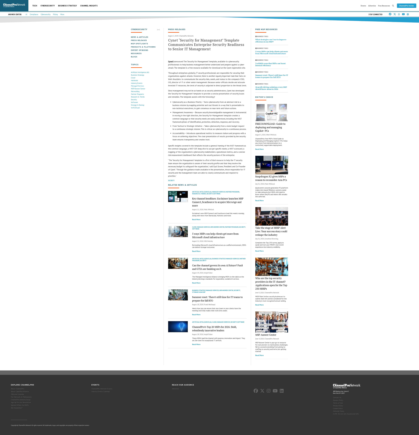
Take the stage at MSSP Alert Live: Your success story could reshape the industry (271, 231)
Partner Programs (137, 94)
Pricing (55, 14)
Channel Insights (89, 5)
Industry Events (136, 83)
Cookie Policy (338, 408)
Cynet (170, 61)
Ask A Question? (16, 408)
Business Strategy (67, 5)
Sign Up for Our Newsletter (21, 402)
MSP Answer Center (138, 89)
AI (26, 14)
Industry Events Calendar (100, 391)
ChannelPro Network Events (101, 389)
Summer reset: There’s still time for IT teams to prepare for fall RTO (271, 76)
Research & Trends (138, 97)
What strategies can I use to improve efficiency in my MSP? (270, 40)
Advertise (372, 6)
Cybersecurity (47, 5)
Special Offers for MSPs (20, 405)
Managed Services (137, 86)
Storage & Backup (137, 105)
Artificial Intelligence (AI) (140, 72)
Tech (34, 5)
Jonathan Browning (271, 239)
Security (134, 99)
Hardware (134, 80)
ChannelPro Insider (406, 6)
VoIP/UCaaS (135, 108)
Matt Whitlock (209, 209)
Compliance (34, 14)
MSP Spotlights (139, 43)
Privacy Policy (338, 406)
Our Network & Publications (21, 397)
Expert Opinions (139, 50)
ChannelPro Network (186, 36)
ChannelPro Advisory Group (20, 400)
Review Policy (338, 400)
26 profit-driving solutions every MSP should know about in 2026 (271, 88)
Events (363, 6)
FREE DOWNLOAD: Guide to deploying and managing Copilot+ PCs (270, 127)
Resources (136, 53)
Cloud (133, 78)
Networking (135, 91)
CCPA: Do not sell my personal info (346, 414)
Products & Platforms (143, 47)
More (62, 14)
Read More (196, 219)
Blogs (134, 57)
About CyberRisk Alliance (20, 391)
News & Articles (139, 37)
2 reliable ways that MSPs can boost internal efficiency (270, 64)
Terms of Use (338, 403)
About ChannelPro (17, 389)
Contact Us (337, 397)
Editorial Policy (338, 411)
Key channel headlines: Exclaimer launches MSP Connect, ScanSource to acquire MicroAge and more (217, 202)
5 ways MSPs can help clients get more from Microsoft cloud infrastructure (271, 52)
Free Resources (384, 6)
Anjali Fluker (208, 273)
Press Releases (139, 40)
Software (134, 102)
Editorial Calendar (17, 394)
